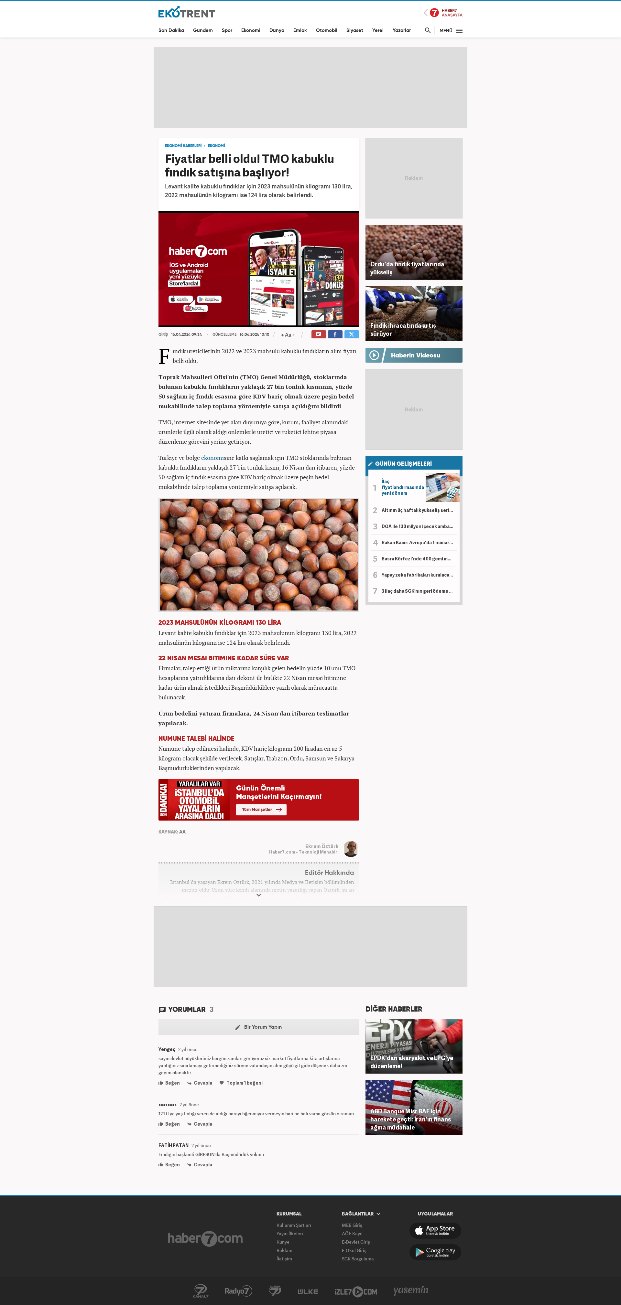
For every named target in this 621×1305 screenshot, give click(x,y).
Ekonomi (250, 30)
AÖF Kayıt (352, 1233)
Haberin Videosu (416, 356)
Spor (227, 30)
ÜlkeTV (308, 1291)
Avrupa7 (275, 1291)
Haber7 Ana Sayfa (443, 12)
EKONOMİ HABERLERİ (183, 146)
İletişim (284, 1259)
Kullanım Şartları (294, 1225)
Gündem (203, 30)
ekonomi (212, 458)
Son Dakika (171, 30)
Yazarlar (402, 30)
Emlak (300, 30)
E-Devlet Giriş (356, 1242)
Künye (283, 1242)
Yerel (378, 30)
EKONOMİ (216, 146)
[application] (258, 269)
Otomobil (326, 30)
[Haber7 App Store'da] (435, 1231)
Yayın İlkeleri (290, 1233)
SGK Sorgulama (358, 1259)
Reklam (284, 1250)
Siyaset (354, 30)
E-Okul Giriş (354, 1250)
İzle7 (356, 1291)
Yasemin (411, 1291)
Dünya (276, 30)
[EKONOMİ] (186, 11)
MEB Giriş (352, 1225)
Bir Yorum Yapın (262, 1027)
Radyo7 (238, 1291)
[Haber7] (205, 1239)
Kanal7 (200, 1291)
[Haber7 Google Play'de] (435, 1252)
